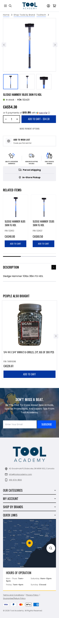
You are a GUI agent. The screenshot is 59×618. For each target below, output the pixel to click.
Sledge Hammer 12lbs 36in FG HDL (43, 223)
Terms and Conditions (13, 595)
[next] (56, 336)
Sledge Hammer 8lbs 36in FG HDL (15, 223)
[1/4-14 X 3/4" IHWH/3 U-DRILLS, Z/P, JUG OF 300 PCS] (29, 340)
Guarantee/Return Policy (14, 598)
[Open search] (10, 5)
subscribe (46, 424)
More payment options (29, 128)
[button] (26, 112)
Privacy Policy (32, 595)
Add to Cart (39, 119)
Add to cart (29, 374)
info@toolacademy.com (20, 474)
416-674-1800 (15, 480)
